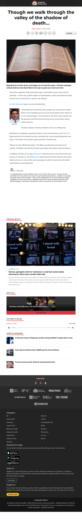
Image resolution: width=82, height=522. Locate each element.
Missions (44, 429)
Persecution (45, 432)
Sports (43, 438)
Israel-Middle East (47, 422)
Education (9, 422)
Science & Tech (11, 438)
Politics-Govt (10, 435)
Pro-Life (43, 435)
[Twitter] (40, 383)
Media (43, 425)
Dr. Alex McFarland (16, 104)
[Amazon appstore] (13, 463)
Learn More (11, 480)
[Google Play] (13, 458)
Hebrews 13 (37, 154)
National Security (11, 432)
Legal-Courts (10, 425)
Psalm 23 (66, 133)
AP (7, 416)
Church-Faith (10, 419)
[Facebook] (36, 383)
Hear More (72, 323)
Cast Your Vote (41, 313)
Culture (43, 419)
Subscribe (40, 378)
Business (44, 416)
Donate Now (13, 494)
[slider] (41, 328)
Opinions (9, 442)
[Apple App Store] (13, 453)
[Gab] (45, 383)
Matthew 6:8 (34, 157)
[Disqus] (41, 192)
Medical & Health (12, 429)
